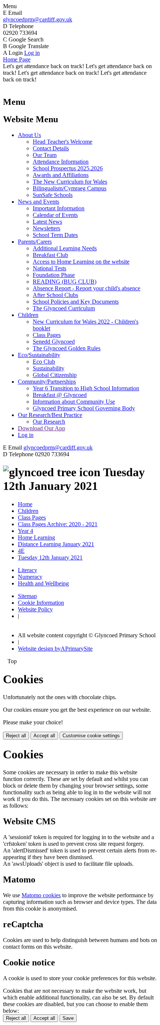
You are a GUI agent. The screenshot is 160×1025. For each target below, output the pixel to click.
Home (25, 504)
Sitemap (27, 596)
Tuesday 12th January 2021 (50, 557)
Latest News (47, 221)
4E (21, 551)
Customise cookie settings (91, 735)
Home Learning (36, 537)
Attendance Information (61, 161)
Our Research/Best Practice (50, 415)
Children (28, 315)
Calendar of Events (55, 215)
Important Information (58, 208)
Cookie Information (41, 603)
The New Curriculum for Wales (70, 181)
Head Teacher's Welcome (62, 141)
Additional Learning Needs (65, 248)
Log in (32, 53)
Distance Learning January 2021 (56, 544)
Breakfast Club (50, 255)
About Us (29, 135)
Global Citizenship (55, 375)
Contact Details (51, 148)
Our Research (49, 421)
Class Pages (47, 335)
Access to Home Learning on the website (81, 261)
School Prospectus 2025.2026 (68, 168)
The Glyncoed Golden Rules (66, 348)
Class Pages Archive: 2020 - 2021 (57, 524)
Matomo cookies (41, 895)
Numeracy (30, 577)
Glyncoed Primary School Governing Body (84, 408)
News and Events (38, 201)
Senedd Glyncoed (54, 341)
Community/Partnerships (47, 381)
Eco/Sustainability (39, 355)
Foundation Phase (54, 275)
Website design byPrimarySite (55, 648)
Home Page (17, 59)
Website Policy (35, 609)
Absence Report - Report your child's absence (86, 288)
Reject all (16, 735)
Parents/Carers (35, 241)
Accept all (44, 735)
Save (68, 1018)
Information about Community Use (74, 401)
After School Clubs (55, 295)
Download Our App (41, 428)
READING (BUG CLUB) (64, 281)
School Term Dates (55, 235)
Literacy (27, 570)
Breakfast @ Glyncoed (60, 395)
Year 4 (25, 531)
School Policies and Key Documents (76, 301)
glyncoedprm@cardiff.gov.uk (37, 19)
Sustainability (48, 368)
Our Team (45, 155)
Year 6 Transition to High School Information (86, 388)
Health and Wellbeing (43, 583)
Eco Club (44, 361)
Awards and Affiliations (61, 175)
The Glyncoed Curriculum (64, 308)
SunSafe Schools (53, 195)
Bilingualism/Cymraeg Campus (69, 188)
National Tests (49, 268)
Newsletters (46, 228)
